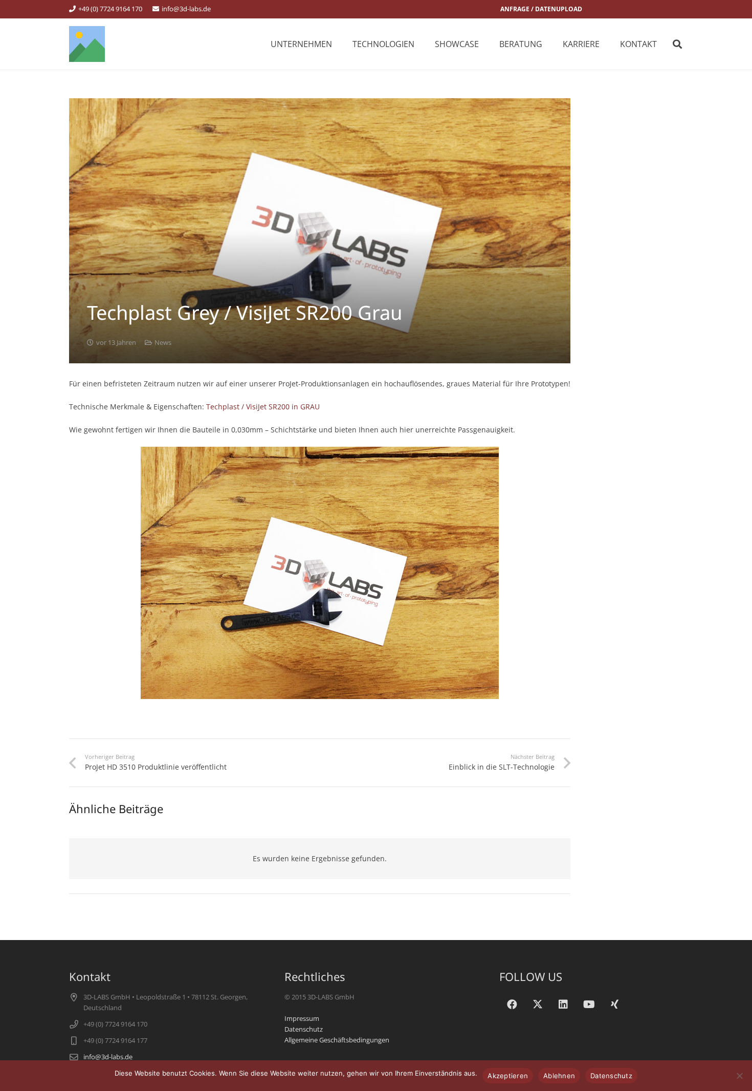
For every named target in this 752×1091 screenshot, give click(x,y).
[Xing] (614, 1004)
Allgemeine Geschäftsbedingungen (336, 1040)
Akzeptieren (508, 1076)
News (162, 342)
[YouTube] (589, 1004)
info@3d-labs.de (107, 1057)
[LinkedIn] (563, 1004)
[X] (537, 1004)
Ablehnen (559, 1076)
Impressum (301, 1018)
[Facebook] (512, 1004)
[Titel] (87, 44)
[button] (421, 44)
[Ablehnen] (739, 1076)
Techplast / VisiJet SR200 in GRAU (263, 406)
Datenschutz (303, 1029)
